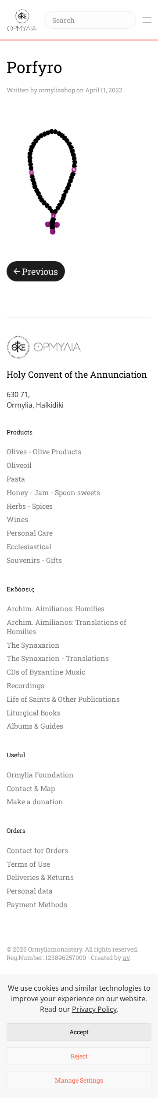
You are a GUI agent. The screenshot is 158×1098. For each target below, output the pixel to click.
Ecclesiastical (29, 546)
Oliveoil (19, 465)
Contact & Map (31, 788)
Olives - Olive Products (44, 451)
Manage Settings (79, 1080)
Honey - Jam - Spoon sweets (53, 492)
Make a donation (35, 801)
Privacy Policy (94, 1009)
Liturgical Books (34, 712)
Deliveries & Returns (40, 877)
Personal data (30, 890)
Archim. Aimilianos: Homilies (55, 608)
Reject (79, 1056)
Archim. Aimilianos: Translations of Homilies (66, 626)
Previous (40, 271)
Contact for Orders (37, 850)
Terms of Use (28, 863)
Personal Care (30, 532)
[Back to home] (22, 20)
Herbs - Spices (30, 506)
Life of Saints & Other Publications (63, 699)
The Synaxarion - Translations (58, 658)
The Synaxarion (33, 644)
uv (125, 957)
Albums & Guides (35, 725)
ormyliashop (57, 90)
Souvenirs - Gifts (34, 560)
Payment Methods (37, 904)
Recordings (25, 685)
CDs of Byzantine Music (46, 671)
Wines (17, 519)
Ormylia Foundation (40, 774)
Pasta (16, 478)
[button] (147, 20)
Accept (79, 1032)
